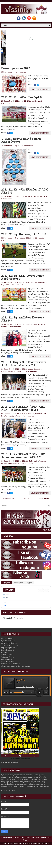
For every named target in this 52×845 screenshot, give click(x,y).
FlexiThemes (14, 843)
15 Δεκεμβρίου (20, 282)
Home (26, 498)
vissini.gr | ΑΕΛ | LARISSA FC (28, 838)
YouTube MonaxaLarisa (10, 664)
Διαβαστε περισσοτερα (40, 89)
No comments (20, 72)
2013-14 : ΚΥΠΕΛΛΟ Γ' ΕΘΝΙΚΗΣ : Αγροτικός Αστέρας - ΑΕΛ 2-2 (23, 456)
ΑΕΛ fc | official (7, 638)
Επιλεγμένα (18, 583)
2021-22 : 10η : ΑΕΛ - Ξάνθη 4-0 (21, 97)
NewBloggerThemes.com (40, 843)
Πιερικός (41, 238)
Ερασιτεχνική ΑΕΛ (8, 641)
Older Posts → (45, 498)
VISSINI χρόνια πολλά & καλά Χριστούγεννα (21, 140)
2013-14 (18, 369)
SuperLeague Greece (10, 648)
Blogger (26, 840)
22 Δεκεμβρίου (24, 196)
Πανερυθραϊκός (17, 371)
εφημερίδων (26, 758)
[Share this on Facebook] (35, 85)
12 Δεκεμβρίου (20, 324)
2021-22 (22, 101)
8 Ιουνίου (29, 369)
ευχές (17, 146)
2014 (24, 369)
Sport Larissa (6, 659)
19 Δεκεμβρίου (20, 238)
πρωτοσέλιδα (16, 758)
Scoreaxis (18, 618)
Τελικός (17, 416)
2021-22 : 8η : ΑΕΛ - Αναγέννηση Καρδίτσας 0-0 (22, 277)
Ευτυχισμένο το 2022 (15, 68)
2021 (17, 101)
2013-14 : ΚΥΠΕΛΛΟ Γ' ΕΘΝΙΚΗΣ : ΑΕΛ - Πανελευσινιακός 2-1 (23, 408)
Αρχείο (29, 583)
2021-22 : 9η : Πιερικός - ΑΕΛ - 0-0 (23, 234)
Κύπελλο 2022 (36, 196)
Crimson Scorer (7, 657)
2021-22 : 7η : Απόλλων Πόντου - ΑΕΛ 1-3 (22, 319)
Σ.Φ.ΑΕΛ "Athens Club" (10, 645)
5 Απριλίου (30, 414)
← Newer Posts (7, 498)
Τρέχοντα (6, 583)
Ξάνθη (40, 101)
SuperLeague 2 (7, 650)
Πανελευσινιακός (7, 416)
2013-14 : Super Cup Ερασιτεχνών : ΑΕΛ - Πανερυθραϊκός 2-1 (24, 364)
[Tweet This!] (38, 85)
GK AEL (4, 652)
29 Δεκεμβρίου (32, 101)
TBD (5, 605)
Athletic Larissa (7, 661)
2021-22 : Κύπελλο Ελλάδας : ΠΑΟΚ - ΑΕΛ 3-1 (25, 191)
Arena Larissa (6, 655)
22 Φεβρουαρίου (32, 461)
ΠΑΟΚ (45, 196)
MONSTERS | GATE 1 (9, 643)
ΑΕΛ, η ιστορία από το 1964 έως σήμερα (15, 666)
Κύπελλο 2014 (40, 414)
